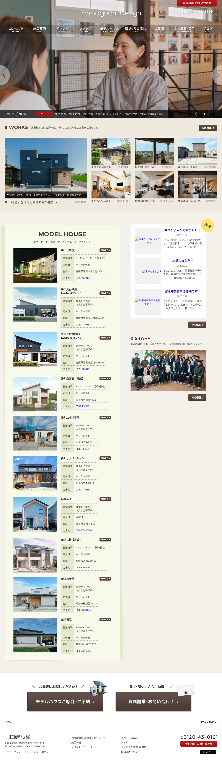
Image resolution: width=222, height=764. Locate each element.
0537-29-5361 (83, 406)
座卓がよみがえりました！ (182, 230)
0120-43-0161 (83, 278)
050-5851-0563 (84, 530)
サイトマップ (14, 752)
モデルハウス (109, 29)
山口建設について (130, 752)
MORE (207, 128)
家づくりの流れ (135, 29)
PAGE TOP (209, 722)
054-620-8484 (83, 567)
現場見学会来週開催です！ (182, 291)
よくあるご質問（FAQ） (134, 747)
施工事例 (39, 29)
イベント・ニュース (82, 747)
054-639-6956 (83, 651)
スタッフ (85, 29)
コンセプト (16, 29)
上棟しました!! (182, 260)
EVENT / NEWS (17, 114)
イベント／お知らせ (62, 29)
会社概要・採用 (183, 29)
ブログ (208, 29)
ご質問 (159, 29)
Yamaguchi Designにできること (88, 737)
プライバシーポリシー (39, 752)
